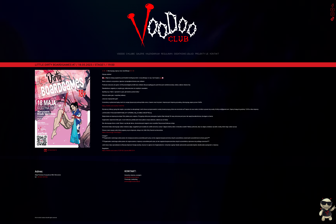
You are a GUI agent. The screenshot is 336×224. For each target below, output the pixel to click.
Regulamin (167, 54)
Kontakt (214, 54)
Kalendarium (153, 54)
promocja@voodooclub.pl (132, 181)
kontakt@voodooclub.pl (132, 177)
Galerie (140, 54)
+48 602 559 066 (42, 177)
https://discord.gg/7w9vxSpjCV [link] (111, 132)
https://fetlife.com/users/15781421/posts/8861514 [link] (118, 150)
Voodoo (121, 54)
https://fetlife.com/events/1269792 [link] (113, 106)
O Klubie (130, 54)
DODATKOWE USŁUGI (184, 54)
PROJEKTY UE (201, 54)
